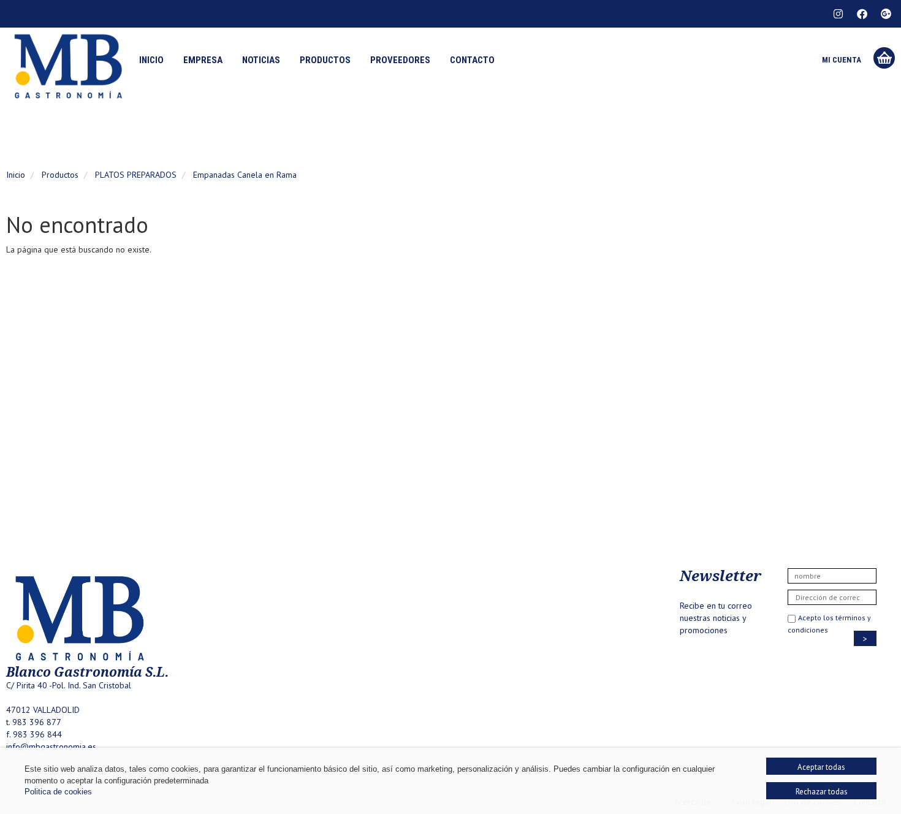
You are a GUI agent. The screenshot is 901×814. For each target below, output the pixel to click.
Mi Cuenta (841, 59)
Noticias (261, 60)
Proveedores (400, 60)
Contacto (472, 60)
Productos (325, 60)
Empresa (202, 60)
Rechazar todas (822, 791)
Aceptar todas (821, 767)
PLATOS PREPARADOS (136, 174)
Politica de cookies (58, 791)
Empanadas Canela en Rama (245, 174)
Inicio (151, 60)
